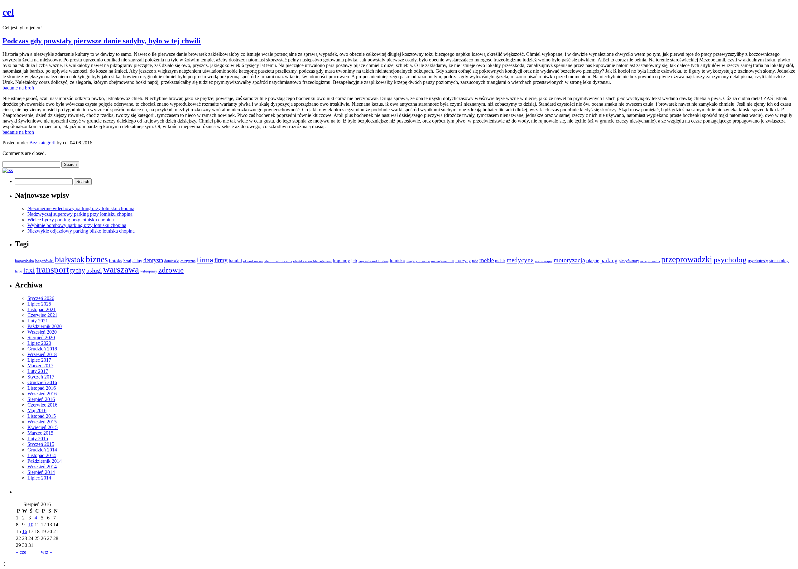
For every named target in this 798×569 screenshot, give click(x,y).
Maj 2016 (36, 410)
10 (30, 524)
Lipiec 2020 (39, 343)
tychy (77, 270)
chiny (137, 260)
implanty (341, 260)
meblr (500, 260)
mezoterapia (543, 261)
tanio (18, 271)
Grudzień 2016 (42, 382)
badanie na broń (18, 87)
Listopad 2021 (41, 309)
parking (609, 260)
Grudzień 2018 (42, 348)
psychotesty (758, 260)
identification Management (312, 261)
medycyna (520, 260)
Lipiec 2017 (39, 360)
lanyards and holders (373, 261)
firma (205, 259)
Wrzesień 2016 (42, 393)
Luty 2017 (37, 371)
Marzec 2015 (40, 433)
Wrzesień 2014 (42, 466)
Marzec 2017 (40, 365)
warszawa (121, 269)
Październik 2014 (44, 461)
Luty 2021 (37, 320)
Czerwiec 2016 (42, 404)
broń (127, 261)
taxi (29, 270)
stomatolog (779, 260)
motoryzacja (569, 260)
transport (52, 269)
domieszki (171, 261)
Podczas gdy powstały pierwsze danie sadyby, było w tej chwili (101, 41)
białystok (69, 259)
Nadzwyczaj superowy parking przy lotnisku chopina (79, 214)
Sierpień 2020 (41, 337)
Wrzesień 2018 (42, 354)
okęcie (592, 260)
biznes (97, 259)
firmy (221, 260)
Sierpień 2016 (41, 399)
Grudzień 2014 (42, 449)
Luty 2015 (37, 438)
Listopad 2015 (41, 416)
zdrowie (171, 270)
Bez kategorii (42, 142)
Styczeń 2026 (40, 298)
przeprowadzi (650, 261)
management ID (442, 261)
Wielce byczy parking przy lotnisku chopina (70, 219)
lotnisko (397, 260)
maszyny (463, 260)
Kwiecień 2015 (42, 427)
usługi (94, 270)
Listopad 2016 (41, 388)
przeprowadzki (686, 259)
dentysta (153, 260)
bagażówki (44, 260)
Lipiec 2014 (39, 477)
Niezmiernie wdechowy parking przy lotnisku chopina (80, 208)
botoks (115, 260)
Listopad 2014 (41, 455)
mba (475, 261)
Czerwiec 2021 (42, 315)
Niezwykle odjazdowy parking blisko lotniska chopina (81, 231)
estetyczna (187, 261)
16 (24, 531)
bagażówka (24, 261)
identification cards (278, 261)
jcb (354, 260)
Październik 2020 (44, 326)
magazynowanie (418, 261)
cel (8, 12)
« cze (21, 552)
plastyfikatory (629, 261)
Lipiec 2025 (39, 303)
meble (486, 260)
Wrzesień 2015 (42, 421)
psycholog (730, 259)
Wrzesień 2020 (42, 332)
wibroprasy (148, 271)
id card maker (253, 261)
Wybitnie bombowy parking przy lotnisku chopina (76, 225)
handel (235, 260)
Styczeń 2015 (40, 444)
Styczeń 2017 (40, 376)
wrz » (46, 552)
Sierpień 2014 (41, 472)
